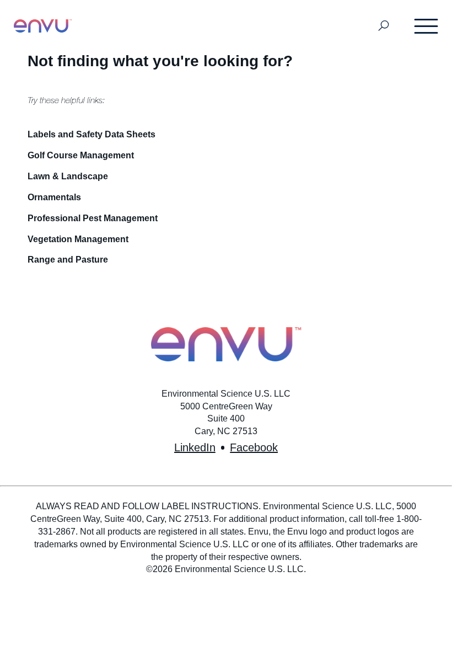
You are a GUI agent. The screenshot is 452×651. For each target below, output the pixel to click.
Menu (427, 26)
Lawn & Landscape (68, 176)
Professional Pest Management (93, 218)
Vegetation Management (78, 239)
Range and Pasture (68, 259)
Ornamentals (54, 197)
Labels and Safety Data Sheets (91, 134)
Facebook (254, 447)
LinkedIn (195, 447)
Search (384, 26)
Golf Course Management (81, 155)
